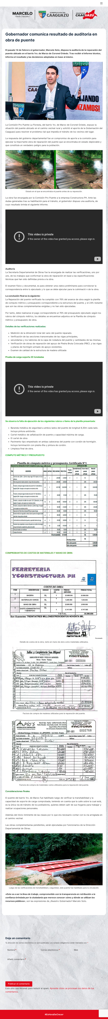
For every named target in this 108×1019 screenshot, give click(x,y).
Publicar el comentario (19, 984)
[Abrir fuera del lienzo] (101, 3)
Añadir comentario (16, 959)
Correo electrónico (50, 950)
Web (76, 950)
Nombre (11, 950)
